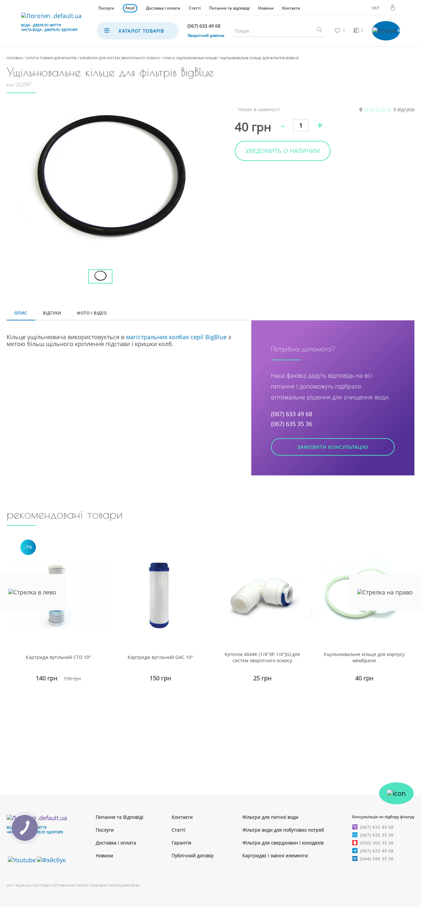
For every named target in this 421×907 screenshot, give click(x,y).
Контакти (291, 8)
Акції (130, 8)
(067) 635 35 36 (291, 424)
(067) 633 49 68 (291, 414)
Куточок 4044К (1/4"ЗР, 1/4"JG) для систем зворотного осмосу (262, 657)
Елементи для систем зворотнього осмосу (120, 58)
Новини (266, 8)
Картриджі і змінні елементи (275, 855)
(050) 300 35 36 (377, 843)
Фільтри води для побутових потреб (283, 830)
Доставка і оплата (163, 8)
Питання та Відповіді (119, 817)
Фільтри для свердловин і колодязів (283, 843)
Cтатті (179, 830)
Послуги (106, 8)
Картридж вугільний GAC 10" (160, 657)
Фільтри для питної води (270, 817)
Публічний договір (193, 855)
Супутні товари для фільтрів (50, 58)
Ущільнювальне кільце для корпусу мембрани (364, 657)
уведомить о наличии (282, 151)
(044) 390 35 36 (377, 859)
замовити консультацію (333, 447)
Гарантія (181, 843)
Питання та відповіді (229, 8)
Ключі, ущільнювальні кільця (190, 58)
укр (376, 8)
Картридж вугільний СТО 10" (58, 657)
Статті (195, 8)
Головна (14, 58)
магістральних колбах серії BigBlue (176, 337)
